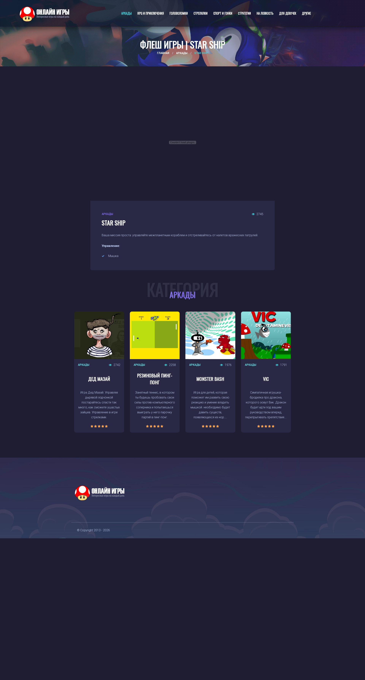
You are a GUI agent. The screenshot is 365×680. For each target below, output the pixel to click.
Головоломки (179, 13)
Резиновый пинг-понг (154, 379)
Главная (163, 53)
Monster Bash (210, 378)
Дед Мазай (99, 378)
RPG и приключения (150, 13)
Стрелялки (201, 13)
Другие (306, 13)
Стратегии (244, 13)
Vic (266, 378)
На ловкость (265, 13)
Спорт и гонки (222, 13)
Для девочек (287, 13)
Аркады (126, 13)
